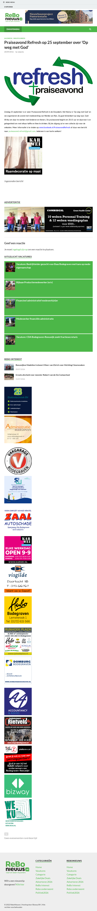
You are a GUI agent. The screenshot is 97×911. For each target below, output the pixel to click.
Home (39, 867)
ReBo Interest (42, 885)
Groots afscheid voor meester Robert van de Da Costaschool (43, 375)
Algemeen (8, 38)
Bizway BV (36, 905)
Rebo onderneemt (44, 889)
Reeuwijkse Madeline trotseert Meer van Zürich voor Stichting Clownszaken (50, 365)
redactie (21, 52)
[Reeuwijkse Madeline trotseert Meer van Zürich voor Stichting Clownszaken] (9, 365)
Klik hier (20, 884)
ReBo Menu (10, 2)
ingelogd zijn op (20, 249)
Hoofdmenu (14, 29)
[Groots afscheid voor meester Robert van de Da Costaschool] (9, 375)
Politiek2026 (42, 892)
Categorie (40, 874)
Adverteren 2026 (44, 881)
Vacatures (40, 870)
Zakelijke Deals (43, 878)
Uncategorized (19, 38)
